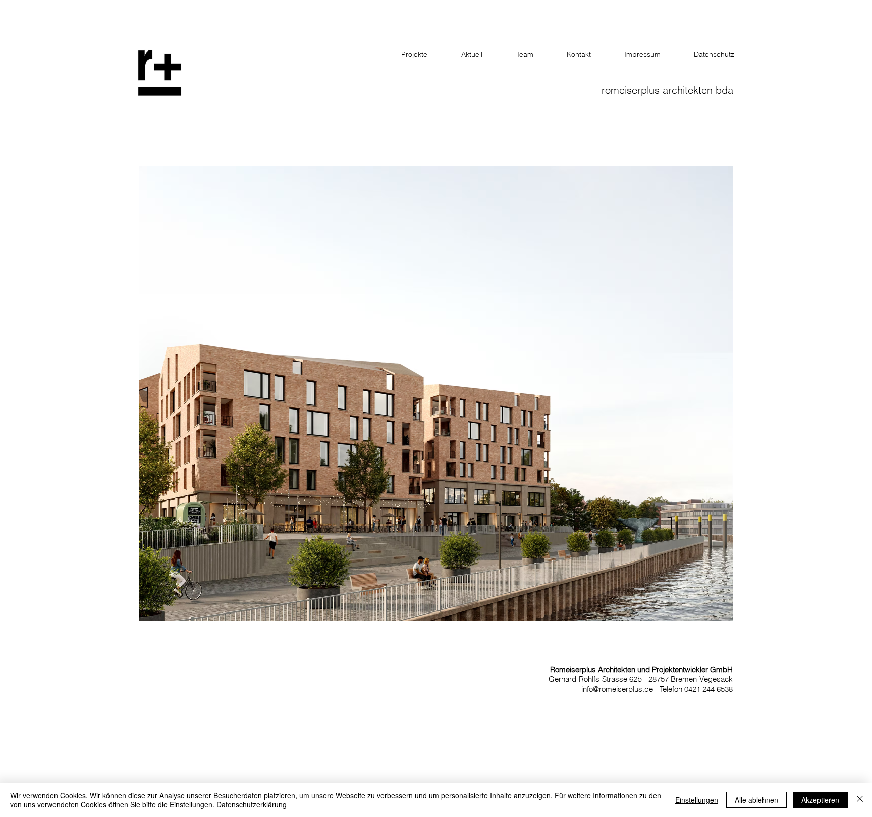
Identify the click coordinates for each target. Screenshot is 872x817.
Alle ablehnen (756, 800)
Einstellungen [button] (696, 800)
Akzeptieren (820, 800)
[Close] (860, 800)
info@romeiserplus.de (617, 689)
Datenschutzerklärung (251, 804)
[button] (436, 393)
